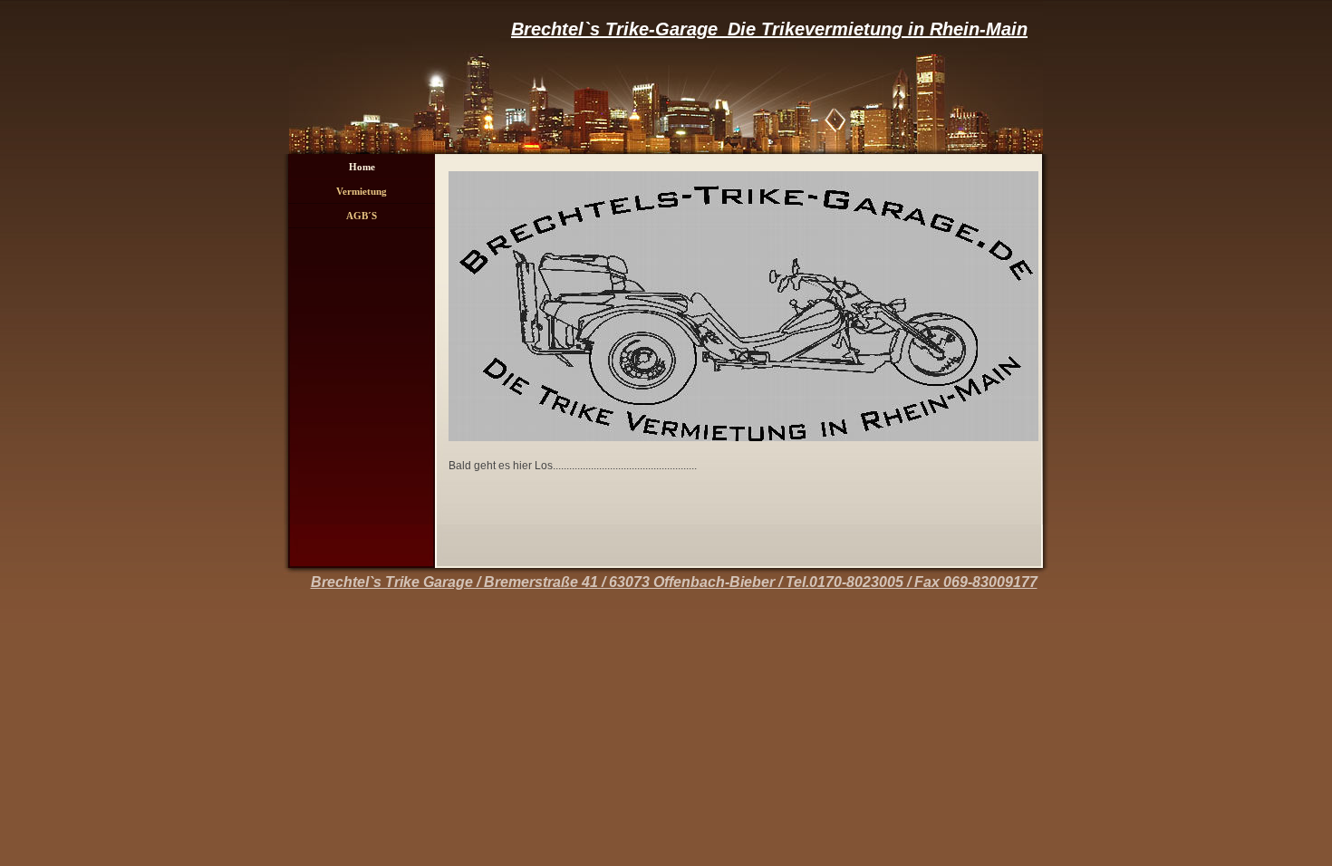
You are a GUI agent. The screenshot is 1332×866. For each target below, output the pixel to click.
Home (362, 166)
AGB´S (361, 215)
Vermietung (361, 191)
